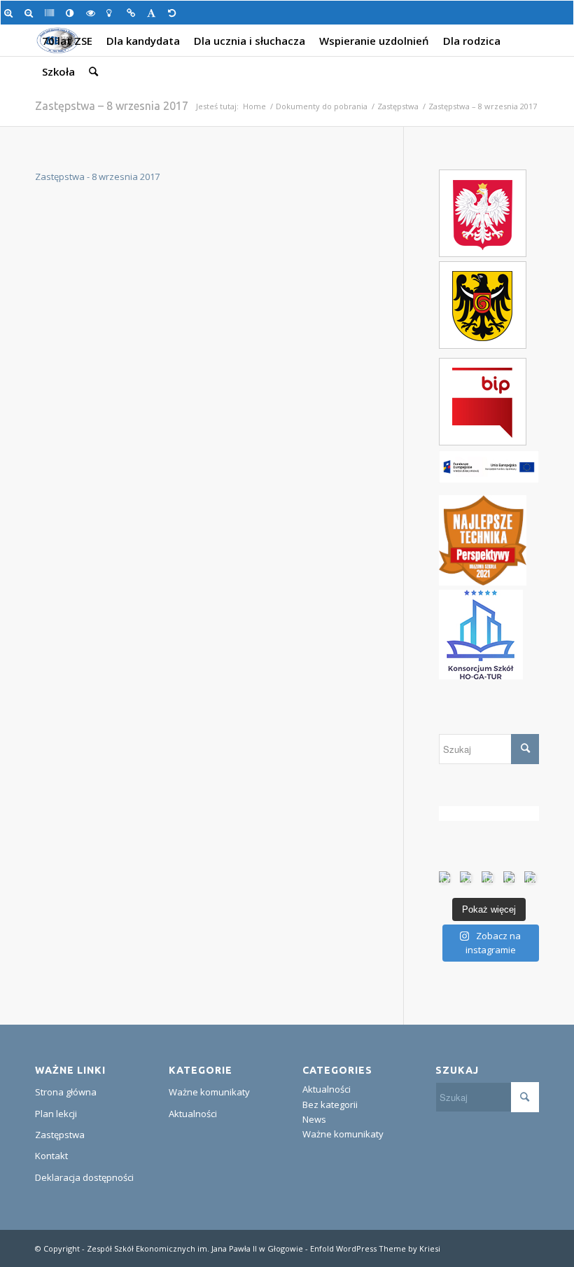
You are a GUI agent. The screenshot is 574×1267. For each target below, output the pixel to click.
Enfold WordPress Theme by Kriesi (375, 1248)
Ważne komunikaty (209, 1092)
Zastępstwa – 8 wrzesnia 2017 (111, 105)
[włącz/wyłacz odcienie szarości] (51, 13)
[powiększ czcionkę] (11, 13)
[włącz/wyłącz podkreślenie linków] (133, 13)
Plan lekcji (56, 1113)
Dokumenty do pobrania (322, 106)
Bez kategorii (330, 1104)
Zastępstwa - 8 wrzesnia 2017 (97, 176)
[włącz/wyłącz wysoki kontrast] (72, 13)
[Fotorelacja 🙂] (467, 878)
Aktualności (193, 1113)
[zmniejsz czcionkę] (31, 13)
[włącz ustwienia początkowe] (174, 13)
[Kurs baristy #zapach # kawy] (531, 878)
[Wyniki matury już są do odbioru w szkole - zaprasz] (446, 878)
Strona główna (66, 1092)
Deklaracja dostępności (84, 1177)
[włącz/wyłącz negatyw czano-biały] (93, 13)
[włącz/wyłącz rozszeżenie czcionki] (154, 13)
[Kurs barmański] (510, 878)
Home (254, 106)
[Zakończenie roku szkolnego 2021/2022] (489, 878)
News (314, 1119)
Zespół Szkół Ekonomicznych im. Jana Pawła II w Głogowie (195, 1248)
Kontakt (51, 1155)
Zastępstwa (398, 106)
